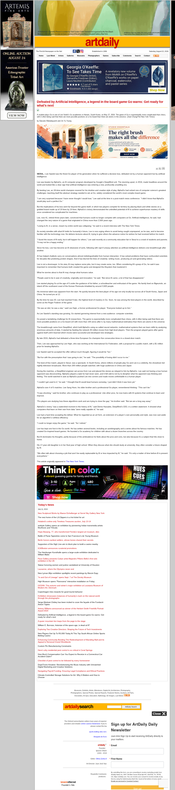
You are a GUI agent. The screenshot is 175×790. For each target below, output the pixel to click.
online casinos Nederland (90, 724)
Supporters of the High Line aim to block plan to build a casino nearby (68, 544)
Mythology (102, 696)
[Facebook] (74, 52)
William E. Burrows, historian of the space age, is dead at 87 (64, 625)
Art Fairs (130, 693)
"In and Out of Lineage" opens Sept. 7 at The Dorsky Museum (64, 577)
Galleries (70, 56)
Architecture (115, 690)
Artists (61, 56)
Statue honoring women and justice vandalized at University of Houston (68, 565)
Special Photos (88, 693)
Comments (127, 56)
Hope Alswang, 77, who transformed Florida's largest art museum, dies (68, 532)
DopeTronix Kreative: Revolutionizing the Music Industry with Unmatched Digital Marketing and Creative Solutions (69, 666)
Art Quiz (86, 696)
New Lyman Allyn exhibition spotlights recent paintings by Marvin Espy (68, 573)
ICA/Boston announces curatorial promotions (57, 548)
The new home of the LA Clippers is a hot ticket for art (61, 517)
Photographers (94, 56)
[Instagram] (81, 52)
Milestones (98, 690)
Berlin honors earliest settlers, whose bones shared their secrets (65, 540)
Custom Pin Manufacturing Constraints (54, 646)
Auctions (123, 693)
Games (106, 56)
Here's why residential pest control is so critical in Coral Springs (65, 650)
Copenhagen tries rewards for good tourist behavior (60, 592)
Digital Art (106, 690)
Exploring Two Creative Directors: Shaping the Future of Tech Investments (70, 629)
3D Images (110, 696)
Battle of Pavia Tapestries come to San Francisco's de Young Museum (68, 536)
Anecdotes (78, 696)
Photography (125, 690)
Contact (147, 56)
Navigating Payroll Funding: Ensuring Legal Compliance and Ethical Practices (71, 671)
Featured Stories (113, 693)
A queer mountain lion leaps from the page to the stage (61, 621)
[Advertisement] (136, 522)
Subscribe (116, 56)
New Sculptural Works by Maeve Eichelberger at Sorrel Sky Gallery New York (71, 513)
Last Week (51, 56)
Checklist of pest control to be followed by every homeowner (64, 660)
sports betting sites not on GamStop (102, 732)
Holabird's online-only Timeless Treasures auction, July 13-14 (64, 521)
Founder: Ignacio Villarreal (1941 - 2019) (102, 750)
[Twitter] (78, 52)
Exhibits (85, 690)
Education (93, 696)
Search (138, 56)
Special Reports (101, 693)
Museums (81, 56)
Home (41, 56)
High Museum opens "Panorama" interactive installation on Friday (66, 581)
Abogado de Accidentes (102, 737)
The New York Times (75, 461)
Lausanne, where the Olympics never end (56, 569)
